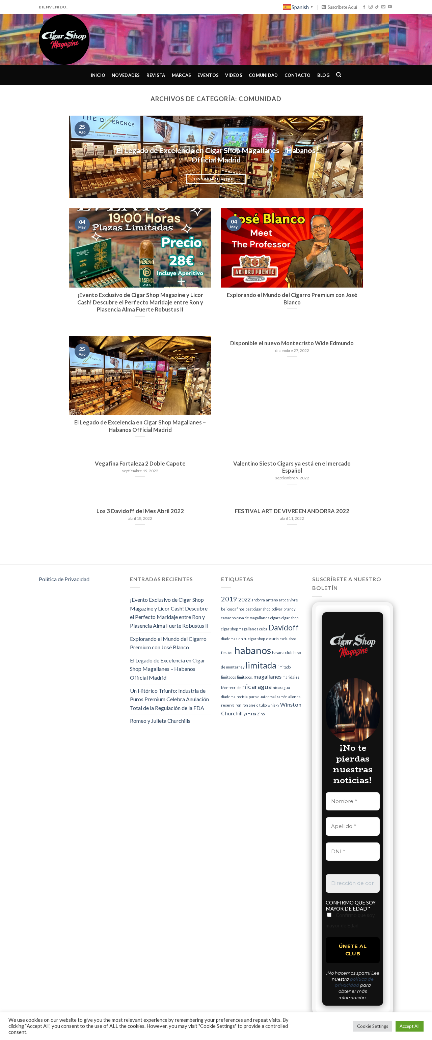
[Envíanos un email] (383, 7)
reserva (228, 705)
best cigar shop (257, 609)
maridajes (290, 677)
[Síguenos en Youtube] (390, 7)
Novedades (126, 75)
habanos (253, 650)
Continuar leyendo (216, 179)
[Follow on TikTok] (377, 7)
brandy (289, 609)
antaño (272, 600)
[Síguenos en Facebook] (364, 7)
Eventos (208, 75)
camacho (228, 618)
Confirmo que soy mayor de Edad (350, 920)
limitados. (244, 677)
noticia (242, 696)
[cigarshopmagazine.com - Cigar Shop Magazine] (73, 39)
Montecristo (231, 687)
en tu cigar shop (251, 638)
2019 (229, 599)
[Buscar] (339, 75)
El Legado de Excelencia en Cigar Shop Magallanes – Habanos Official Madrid (167, 669)
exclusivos (287, 638)
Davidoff (283, 627)
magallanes (267, 676)
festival (227, 652)
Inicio (98, 75)
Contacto (298, 75)
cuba (263, 629)
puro (252, 696)
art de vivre (288, 600)
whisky (273, 705)
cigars (275, 618)
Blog (323, 75)
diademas (229, 638)
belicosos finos (232, 609)
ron (238, 705)
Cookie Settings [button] (372, 1026)
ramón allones (288, 696)
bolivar (276, 609)
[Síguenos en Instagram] (371, 7)
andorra (258, 600)
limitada (260, 665)
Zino (261, 714)
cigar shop (289, 618)
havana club (282, 652)
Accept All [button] (410, 1026)
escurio (272, 638)
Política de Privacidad (64, 579)
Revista (155, 75)
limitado (284, 667)
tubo (263, 705)
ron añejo (250, 705)
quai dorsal (267, 696)
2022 (244, 599)
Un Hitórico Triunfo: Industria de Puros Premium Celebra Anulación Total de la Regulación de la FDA (169, 699)
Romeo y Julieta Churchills (160, 720)
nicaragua (257, 686)
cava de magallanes (253, 618)
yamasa (250, 714)
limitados (228, 677)
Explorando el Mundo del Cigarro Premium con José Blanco (168, 643)
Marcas (181, 75)
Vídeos (233, 75)
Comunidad (263, 75)
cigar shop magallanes (239, 629)
